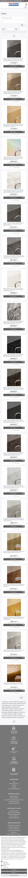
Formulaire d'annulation (14, 803)
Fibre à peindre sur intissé (14, 830)
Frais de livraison (16, 68)
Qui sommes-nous (14, 810)
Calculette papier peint (14, 817)
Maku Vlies (14, 832)
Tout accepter (14, 869)
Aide (14, 781)
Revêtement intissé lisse (14, 827)
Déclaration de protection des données (14, 799)
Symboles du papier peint (14, 814)
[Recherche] (25, 7)
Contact (14, 787)
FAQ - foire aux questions (14, 812)
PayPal (4, 865)
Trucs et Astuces (14, 816)
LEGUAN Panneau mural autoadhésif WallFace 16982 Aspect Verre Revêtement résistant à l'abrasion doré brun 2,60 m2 (14, 552)
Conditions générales (14, 801)
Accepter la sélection (14, 875)
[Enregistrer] (5, 1)
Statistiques (5, 862)
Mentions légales (14, 796)
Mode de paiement (14, 783)
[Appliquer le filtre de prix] (14, 32)
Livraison (14, 785)
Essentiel (5, 861)
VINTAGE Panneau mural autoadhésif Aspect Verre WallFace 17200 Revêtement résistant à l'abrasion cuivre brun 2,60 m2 (13, 683)
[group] (14, 48)
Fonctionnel (5, 867)
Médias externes (6, 864)
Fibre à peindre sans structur (14, 834)
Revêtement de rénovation (14, 825)
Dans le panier (13, 66)
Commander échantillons (14, 788)
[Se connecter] (2, 1)
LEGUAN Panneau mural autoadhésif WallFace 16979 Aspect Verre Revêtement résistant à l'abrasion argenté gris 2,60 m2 (14, 651)
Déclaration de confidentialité (17, 859)
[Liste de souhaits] (21, 1)
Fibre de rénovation (14, 828)
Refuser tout (14, 872)
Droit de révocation (14, 798)
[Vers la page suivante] (26, 25)
